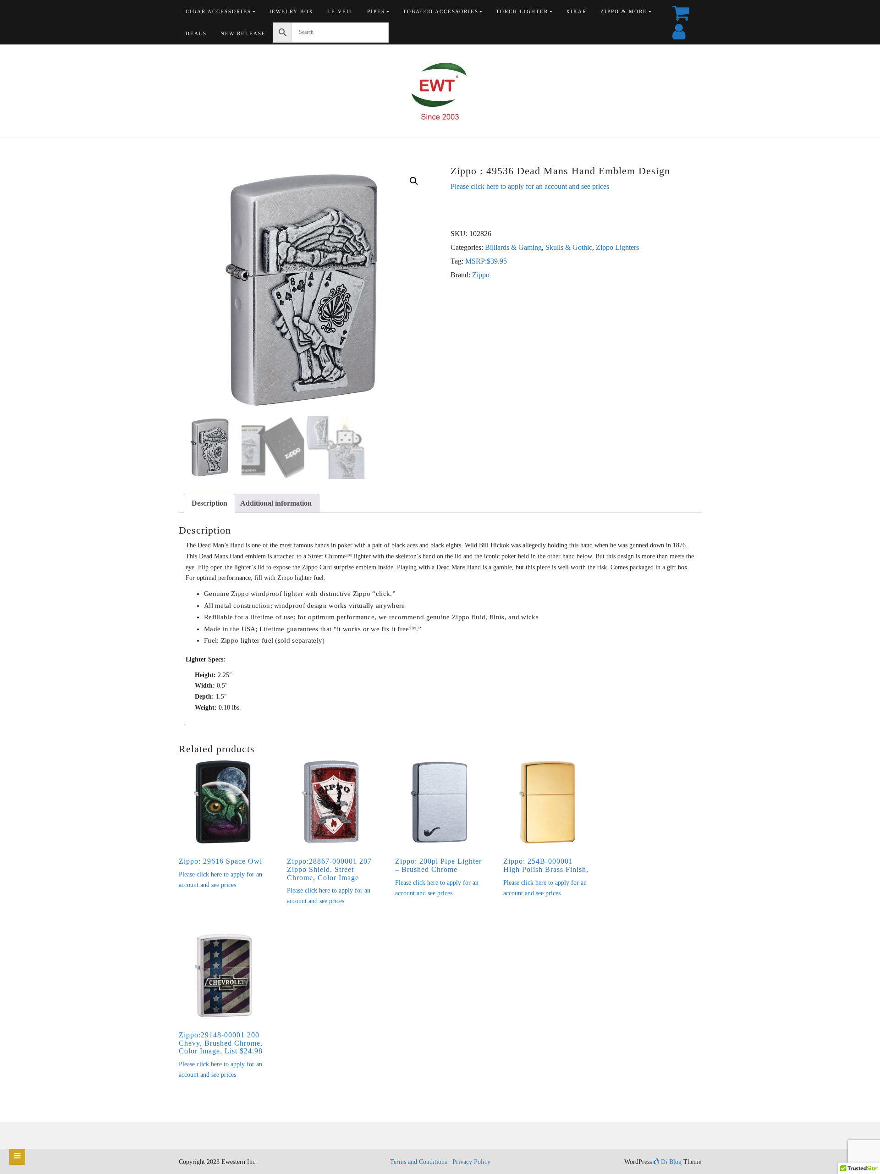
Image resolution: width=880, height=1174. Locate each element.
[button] (414, 181)
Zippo (481, 275)
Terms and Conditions (418, 1161)
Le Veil (340, 11)
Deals (196, 33)
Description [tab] (209, 503)
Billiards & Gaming (513, 247)
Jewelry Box (291, 11)
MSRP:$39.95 (486, 261)
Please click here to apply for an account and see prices (530, 186)
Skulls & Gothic (568, 247)
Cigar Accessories (218, 11)
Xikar (576, 11)
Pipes (376, 11)
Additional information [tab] (276, 503)
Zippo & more (623, 11)
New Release (243, 33)
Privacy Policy (471, 1161)
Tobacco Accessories (440, 11)
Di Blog (670, 1161)
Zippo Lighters (617, 247)
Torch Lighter (522, 11)
